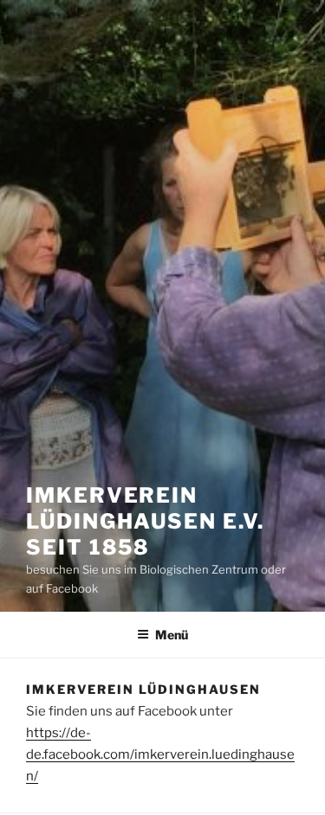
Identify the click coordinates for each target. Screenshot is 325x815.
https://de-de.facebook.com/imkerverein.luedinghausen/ (160, 754)
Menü (171, 634)
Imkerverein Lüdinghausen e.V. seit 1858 (145, 521)
